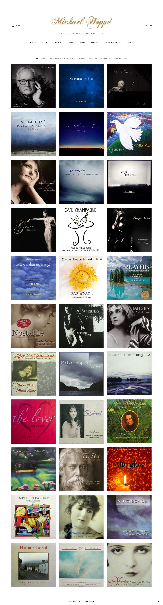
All (37, 58)
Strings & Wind (70, 58)
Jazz (125, 58)
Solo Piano (105, 58)
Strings (82, 58)
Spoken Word (93, 58)
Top (157, 601)
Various (58, 58)
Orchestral (117, 58)
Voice (50, 58)
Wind (43, 58)
